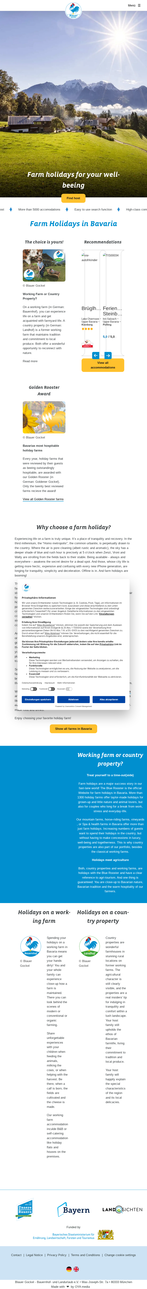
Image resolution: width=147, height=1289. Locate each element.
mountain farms (92, 819)
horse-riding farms (117, 819)
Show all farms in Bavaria (73, 729)
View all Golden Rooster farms (43, 499)
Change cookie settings (120, 1255)
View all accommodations (103, 365)
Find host (73, 198)
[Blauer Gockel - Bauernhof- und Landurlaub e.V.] (73, 11)
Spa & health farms (95, 824)
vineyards (137, 819)
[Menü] (140, 5)
